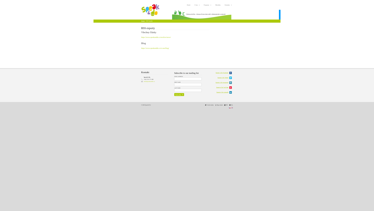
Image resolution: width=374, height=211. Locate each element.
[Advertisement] (175, 58)
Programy (206, 5)
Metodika (218, 5)
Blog (143, 43)
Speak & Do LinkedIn (222, 92)
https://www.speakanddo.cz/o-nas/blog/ (155, 48)
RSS (227, 105)
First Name (177, 82)
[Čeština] (230, 107)
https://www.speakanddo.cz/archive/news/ (156, 37)
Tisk (232, 105)
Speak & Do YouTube (222, 87)
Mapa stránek (220, 105)
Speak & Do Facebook (222, 73)
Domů (188, 5)
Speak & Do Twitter (222, 77)
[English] (232, 107)
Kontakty (227, 5)
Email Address (178, 76)
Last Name (177, 88)
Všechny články (148, 32)
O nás (196, 5)
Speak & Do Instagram (222, 82)
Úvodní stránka (210, 105)
